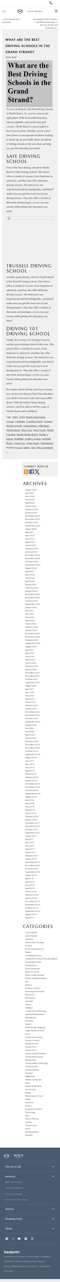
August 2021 (31, 686)
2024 (22, 417)
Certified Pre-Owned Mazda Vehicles (41, 959)
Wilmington (46, 443)
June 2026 (29, 496)
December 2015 (32, 901)
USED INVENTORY (14, 1188)
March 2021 (30, 702)
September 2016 (32, 872)
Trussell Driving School (29, 268)
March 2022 (30, 663)
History (28, 1004)
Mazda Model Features (35, 1053)
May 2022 (29, 656)
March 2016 (30, 891)
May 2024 (29, 578)
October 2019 (31, 751)
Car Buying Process (33, 955)
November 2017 (32, 826)
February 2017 (31, 855)
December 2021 (32, 672)
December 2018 (32, 784)
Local (19, 447)
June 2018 (29, 803)
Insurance (29, 1021)
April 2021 (30, 699)
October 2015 (31, 908)
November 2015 (32, 904)
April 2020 (30, 735)
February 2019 (31, 777)
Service (28, 1106)
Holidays (29, 1008)
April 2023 (30, 620)
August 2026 (31, 490)
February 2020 (31, 741)
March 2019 (30, 774)
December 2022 (32, 633)
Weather (29, 1135)
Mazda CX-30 (31, 1043)
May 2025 (29, 539)
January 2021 (31, 708)
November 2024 (32, 558)
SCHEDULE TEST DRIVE (16, 1200)
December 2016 (32, 862)
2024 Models (31, 936)
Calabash (20, 421)
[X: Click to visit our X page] (13, 1239)
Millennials (30, 1076)
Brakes (28, 952)
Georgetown (30, 425)
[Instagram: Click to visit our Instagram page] (32, 1239)
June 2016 (29, 882)
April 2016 (30, 888)
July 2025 (29, 532)
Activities (29, 939)
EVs (26, 981)
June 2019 (29, 764)
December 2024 (32, 555)
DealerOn (33, 1257)
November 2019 (32, 748)
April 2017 (30, 849)
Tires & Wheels (31, 1119)
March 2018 (30, 813)
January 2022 (31, 669)
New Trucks (39, 430)
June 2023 (29, 614)
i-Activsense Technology (35, 1011)
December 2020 (32, 712)
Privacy (9, 1262)
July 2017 (29, 839)
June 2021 (29, 692)
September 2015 (32, 911)
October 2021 (31, 679)
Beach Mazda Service (34, 949)
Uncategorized (31, 1132)
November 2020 (32, 715)
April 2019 (30, 770)
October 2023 (31, 601)
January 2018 (31, 819)
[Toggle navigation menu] (3, 11)
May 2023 (29, 617)
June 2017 (29, 842)
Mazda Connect (32, 1040)
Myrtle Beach (13, 430)
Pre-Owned (30, 1089)
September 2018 (32, 793)
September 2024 (32, 565)
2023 (15, 417)
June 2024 (29, 574)
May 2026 (29, 499)
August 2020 (31, 725)
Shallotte (18, 438)
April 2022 (30, 659)
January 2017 (31, 859)
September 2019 (32, 754)
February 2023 (31, 627)
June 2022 (29, 653)
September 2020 (32, 721)
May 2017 (29, 846)
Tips (33, 447)
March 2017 (30, 852)
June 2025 (29, 535)
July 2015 (29, 917)
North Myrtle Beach (27, 434)
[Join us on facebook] (31, 472)
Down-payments (32, 968)
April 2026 (30, 503)
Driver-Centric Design (34, 975)
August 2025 (31, 529)
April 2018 (30, 810)
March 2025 (30, 545)
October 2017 (31, 829)
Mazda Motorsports (34, 1057)
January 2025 (31, 552)
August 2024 (31, 568)
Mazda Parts (30, 1060)
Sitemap (46, 1257)
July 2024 (29, 571)
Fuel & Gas (30, 994)
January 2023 (31, 630)
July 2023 (29, 610)
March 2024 (30, 584)
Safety (26, 447)
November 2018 (32, 787)
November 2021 (32, 676)
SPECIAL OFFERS (13, 1194)
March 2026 (30, 506)
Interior (28, 1024)
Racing (28, 1092)
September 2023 (32, 604)
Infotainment (30, 1017)
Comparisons (31, 965)
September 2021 (32, 682)
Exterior (28, 985)
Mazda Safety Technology (36, 1063)
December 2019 (32, 744)
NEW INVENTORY (14, 1182)
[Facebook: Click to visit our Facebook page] (7, 1239)
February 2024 (31, 588)
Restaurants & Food (33, 1096)
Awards (28, 945)
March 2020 (30, 738)
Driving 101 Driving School (28, 331)
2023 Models (31, 932)
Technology (30, 1112)
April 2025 (30, 542)
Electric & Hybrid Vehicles (36, 978)
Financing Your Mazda (34, 991)
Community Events (33, 962)
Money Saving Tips (33, 1079)
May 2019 (29, 767)
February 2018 (31, 816)
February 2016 (31, 895)
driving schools (14, 425)
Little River (43, 425)
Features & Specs (32, 988)
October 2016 (31, 868)
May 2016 (29, 885)
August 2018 (31, 797)
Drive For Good (32, 972)
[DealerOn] (12, 1252)
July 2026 (29, 493)
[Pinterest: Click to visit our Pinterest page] (26, 1239)
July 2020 (29, 728)
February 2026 (31, 509)
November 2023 (32, 597)
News (27, 1083)
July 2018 (29, 800)
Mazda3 (29, 1073)
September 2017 (32, 833)
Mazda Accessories (33, 1037)
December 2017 (32, 823)
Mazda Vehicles (32, 1070)
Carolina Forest (34, 421)
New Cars (27, 430)
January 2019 (31, 780)
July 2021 (29, 689)
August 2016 (31, 875)
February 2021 (31, 705)
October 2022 (31, 640)
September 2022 (32, 643)
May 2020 (29, 731)
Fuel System (30, 998)
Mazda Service (31, 1066)
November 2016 (32, 865)
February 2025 (31, 548)
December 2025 (32, 516)
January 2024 (31, 591)
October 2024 (31, 561)
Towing (28, 1122)
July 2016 (29, 878)
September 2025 (32, 525)
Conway (48, 421)
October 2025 (31, 522)
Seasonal (29, 1102)
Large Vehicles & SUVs (34, 1030)
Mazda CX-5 (30, 1047)
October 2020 (31, 718)
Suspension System (33, 1109)
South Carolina (33, 438)
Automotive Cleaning (34, 942)
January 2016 (31, 898)
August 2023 (31, 607)
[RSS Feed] (26, 472)
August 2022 (31, 646)
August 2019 (31, 757)
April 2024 (30, 581)
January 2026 (31, 512)
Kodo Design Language (35, 1027)
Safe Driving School (23, 158)
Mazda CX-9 (30, 1050)
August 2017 (31, 836)
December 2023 (32, 594)
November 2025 (32, 519)
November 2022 (32, 637)
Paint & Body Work (33, 1086)
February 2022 (31, 666)
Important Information (34, 1014)
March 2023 (30, 623)
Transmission (31, 1125)
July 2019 (29, 761)
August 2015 (31, 914)
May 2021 (29, 695)
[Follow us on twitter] (37, 472)
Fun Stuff (29, 1001)
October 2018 (31, 790)
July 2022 (29, 650)
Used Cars (19, 443)
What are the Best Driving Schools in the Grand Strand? (28, 46)
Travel (27, 1128)
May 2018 (29, 806)
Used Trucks (32, 443)
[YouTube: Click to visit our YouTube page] (19, 1239)
